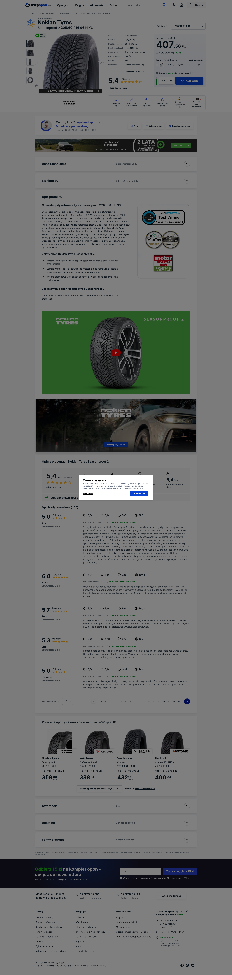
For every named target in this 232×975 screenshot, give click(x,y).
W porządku (139, 493)
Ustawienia (88, 494)
